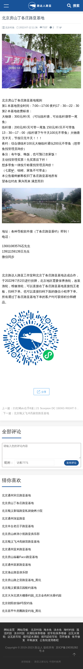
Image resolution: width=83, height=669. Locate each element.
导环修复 (64, 636)
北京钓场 (9, 27)
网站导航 (22, 629)
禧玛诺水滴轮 (31, 636)
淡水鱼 (58, 629)
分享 (43, 392)
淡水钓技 (19, 633)
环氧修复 (32, 640)
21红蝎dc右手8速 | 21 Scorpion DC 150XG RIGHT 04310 (47, 408)
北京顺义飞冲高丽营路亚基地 (31, 413)
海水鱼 (48, 629)
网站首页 (9, 629)
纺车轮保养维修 (56, 633)
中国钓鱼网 (55, 661)
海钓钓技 (69, 629)
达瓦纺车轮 (14, 636)
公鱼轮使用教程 (49, 640)
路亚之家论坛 (41, 661)
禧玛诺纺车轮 (49, 636)
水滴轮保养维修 (36, 633)
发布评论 (71, 462)
